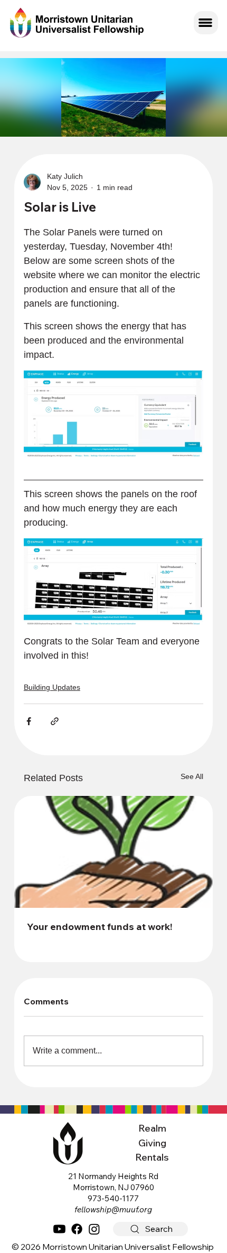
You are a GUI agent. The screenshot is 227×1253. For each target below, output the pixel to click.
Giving (152, 1143)
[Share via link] (55, 721)
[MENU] (206, 22)
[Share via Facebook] (29, 721)
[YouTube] (59, 1229)
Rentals (152, 1157)
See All (192, 776)
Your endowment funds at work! (100, 926)
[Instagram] (94, 1229)
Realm (152, 1128)
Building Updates (52, 687)
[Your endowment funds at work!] (113, 852)
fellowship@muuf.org (113, 1209)
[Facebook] (77, 1229)
